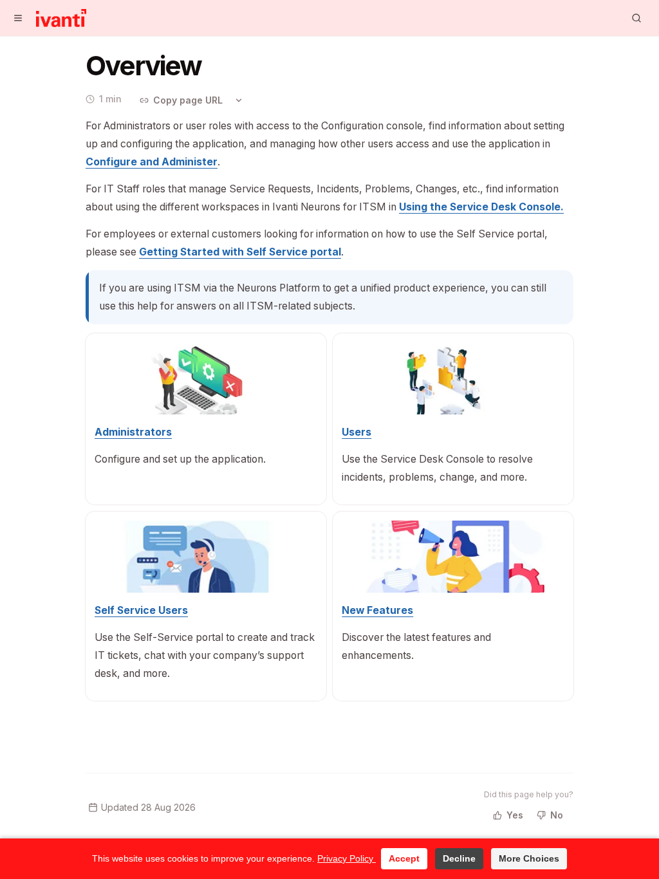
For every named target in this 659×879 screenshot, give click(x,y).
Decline (459, 858)
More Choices (529, 858)
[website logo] (61, 18)
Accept (404, 858)
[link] (152, 162)
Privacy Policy (346, 858)
